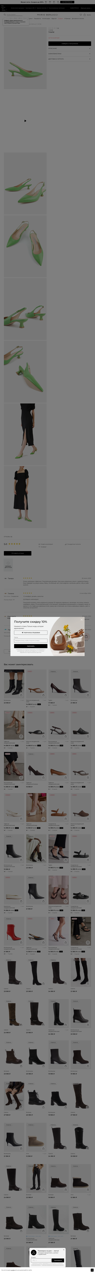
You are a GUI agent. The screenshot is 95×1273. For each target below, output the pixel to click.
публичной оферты (31, 651)
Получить (30, 646)
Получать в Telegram (32, 632)
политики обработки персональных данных (32, 651)
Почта (16, 637)
